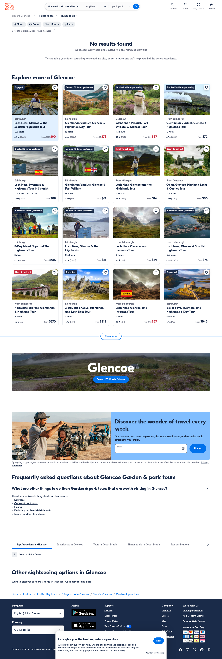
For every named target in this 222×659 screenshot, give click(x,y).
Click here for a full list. (78, 581)
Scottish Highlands (47, 594)
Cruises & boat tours (26, 503)
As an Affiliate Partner (194, 621)
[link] (35, 112)
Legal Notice (110, 615)
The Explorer (168, 636)
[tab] (32, 544)
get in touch (117, 58)
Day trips (19, 499)
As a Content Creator (193, 615)
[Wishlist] (172, 4)
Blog (164, 621)
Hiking (18, 507)
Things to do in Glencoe (75, 594)
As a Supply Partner (192, 610)
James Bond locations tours (29, 514)
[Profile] (211, 4)
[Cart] (185, 4)
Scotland (27, 594)
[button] (35, 112)
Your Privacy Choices (115, 626)
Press (164, 626)
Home (15, 594)
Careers (165, 615)
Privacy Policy (111, 621)
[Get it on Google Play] (84, 613)
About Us (166, 610)
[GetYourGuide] (9, 6)
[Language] (198, 4)
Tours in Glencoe (102, 594)
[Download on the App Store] (84, 625)
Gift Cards (167, 631)
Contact (108, 610)
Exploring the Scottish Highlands (32, 510)
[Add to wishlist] (55, 87)
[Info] (54, 31)
